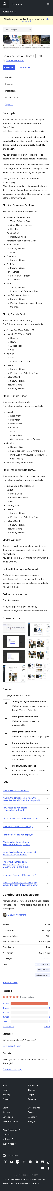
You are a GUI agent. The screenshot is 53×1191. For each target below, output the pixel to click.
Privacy (6, 1099)
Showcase (33, 1085)
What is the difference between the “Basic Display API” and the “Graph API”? (22, 799)
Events (31, 1112)
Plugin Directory (9, 12)
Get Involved (34, 1107)
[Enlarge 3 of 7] (22, 653)
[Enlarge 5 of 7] (47, 626)
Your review (8, 1026)
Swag (32, 1121)
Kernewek (13, 1155)
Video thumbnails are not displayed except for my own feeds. (19, 853)
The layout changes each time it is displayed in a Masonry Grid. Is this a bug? (16, 864)
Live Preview (24, 67)
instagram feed (43, 970)
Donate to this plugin (12, 1069)
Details (8, 77)
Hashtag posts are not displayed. (18, 835)
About (5, 1085)
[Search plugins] (29, 29)
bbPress (8, 1139)
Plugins (31, 1094)
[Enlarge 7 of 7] (47, 666)
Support (9, 104)
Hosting (6, 1094)
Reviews (9, 84)
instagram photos (42, 975)
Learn (5, 1107)
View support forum (12, 1046)
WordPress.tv (10, 1121)
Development (11, 97)
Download (8, 67)
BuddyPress (10, 1143)
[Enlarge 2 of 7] (22, 638)
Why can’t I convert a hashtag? (18, 826)
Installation (10, 91)
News (5, 1090)
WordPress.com (11, 1130)
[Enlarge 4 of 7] (22, 668)
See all (47, 1026)
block (38, 964)
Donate (32, 1117)
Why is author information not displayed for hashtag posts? (17, 843)
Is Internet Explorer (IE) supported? (19, 875)
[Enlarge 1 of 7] (22, 626)
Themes (31, 1090)
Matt (6, 1134)
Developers (8, 1117)
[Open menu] (49, 4)
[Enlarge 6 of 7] (47, 642)
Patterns (32, 1099)
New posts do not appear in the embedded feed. (15, 809)
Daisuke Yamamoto (15, 60)
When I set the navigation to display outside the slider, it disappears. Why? (20, 883)
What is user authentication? (16, 790)
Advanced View (10, 982)
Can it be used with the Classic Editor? (21, 818)
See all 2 (46, 958)
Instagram (45, 964)
